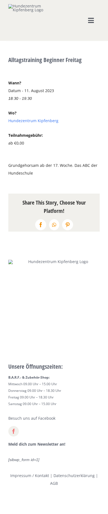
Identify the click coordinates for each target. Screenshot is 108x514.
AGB (54, 483)
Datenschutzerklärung (74, 475)
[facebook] (13, 431)
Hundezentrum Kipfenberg (33, 120)
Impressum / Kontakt (29, 475)
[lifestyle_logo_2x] (27, 6)
